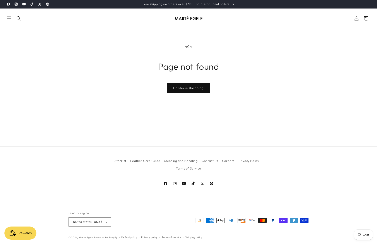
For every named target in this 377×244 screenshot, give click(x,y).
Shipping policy (194, 237)
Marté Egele (86, 237)
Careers (228, 161)
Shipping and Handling (181, 161)
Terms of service (171, 237)
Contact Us (210, 161)
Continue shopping (188, 88)
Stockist (120, 161)
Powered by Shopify (106, 237)
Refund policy (129, 237)
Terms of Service (188, 168)
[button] (9, 18)
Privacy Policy (248, 161)
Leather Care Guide (145, 161)
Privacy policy (149, 237)
